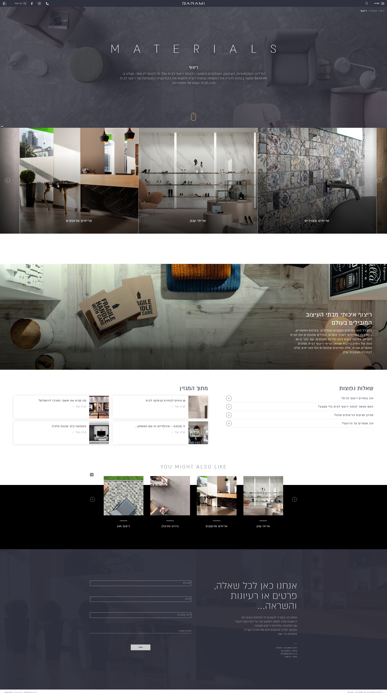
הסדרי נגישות (291, 657)
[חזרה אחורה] (379, 181)
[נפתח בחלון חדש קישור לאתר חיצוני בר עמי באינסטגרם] (39, 3)
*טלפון (188, 599)
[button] (47, 3)
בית (382, 10)
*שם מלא (187, 583)
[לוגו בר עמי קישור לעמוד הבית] (193, 3)
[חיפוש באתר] (366, 3)
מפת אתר (350, 692)
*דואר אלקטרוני (184, 615)
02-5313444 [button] (286, 651)
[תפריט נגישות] (4, 3)
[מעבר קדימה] (7, 181)
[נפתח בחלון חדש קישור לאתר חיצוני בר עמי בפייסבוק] (32, 3)
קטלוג (373, 10)
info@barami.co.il (289, 654)
